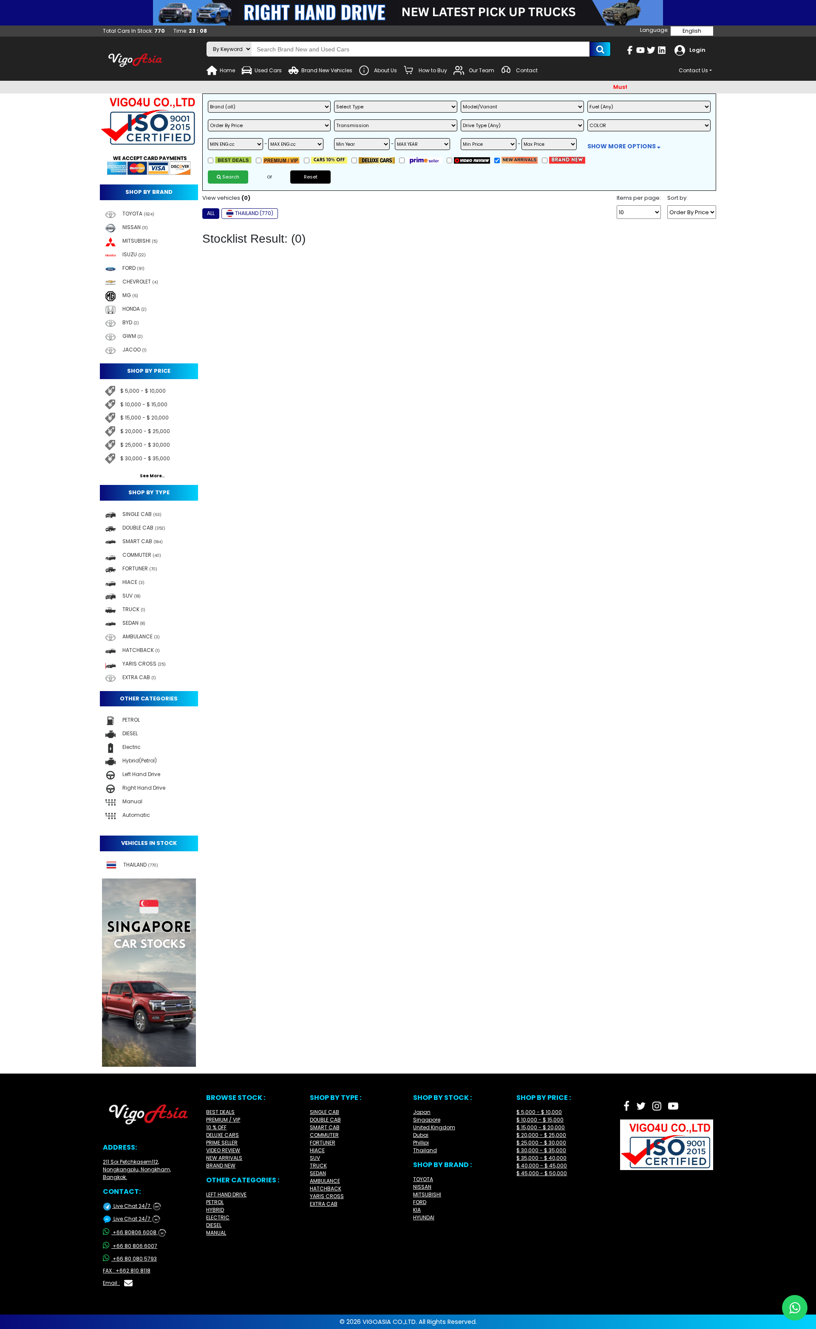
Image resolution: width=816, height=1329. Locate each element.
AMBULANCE (325, 1180)
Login (697, 50)
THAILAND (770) (254, 213)
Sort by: (677, 198)
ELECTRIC (218, 1217)
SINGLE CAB (324, 1112)
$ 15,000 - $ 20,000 (144, 417)
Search (230, 176)
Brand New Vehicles (326, 70)
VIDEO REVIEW (223, 1150)
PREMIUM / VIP (223, 1119)
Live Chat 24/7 (135, 1206)
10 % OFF (216, 1127)
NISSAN (422, 1186)
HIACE (317, 1150)
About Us (385, 70)
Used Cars (268, 70)
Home (227, 70)
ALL (211, 213)
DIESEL (213, 1225)
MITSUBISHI (427, 1194)
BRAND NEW (220, 1165)
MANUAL (216, 1232)
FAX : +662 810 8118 (126, 1270)
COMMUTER (324, 1135)
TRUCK (318, 1165)
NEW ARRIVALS (224, 1158)
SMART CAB (325, 1127)
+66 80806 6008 (138, 1232)
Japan (422, 1112)
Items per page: (639, 198)
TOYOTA (423, 1179)
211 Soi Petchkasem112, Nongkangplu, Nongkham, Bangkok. (137, 1169)
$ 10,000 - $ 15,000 (143, 404)
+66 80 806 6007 (135, 1246)
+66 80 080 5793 (135, 1258)
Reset (310, 176)
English (692, 30)
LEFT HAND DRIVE (226, 1194)
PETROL (215, 1202)
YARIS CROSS (327, 1196)
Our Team (481, 70)
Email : (111, 1282)
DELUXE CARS (222, 1135)
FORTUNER (322, 1142)
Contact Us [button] (693, 70)
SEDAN (318, 1173)
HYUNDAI (423, 1217)
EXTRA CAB (323, 1203)
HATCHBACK (325, 1188)
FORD (419, 1202)
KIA (417, 1209)
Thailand (425, 1150)
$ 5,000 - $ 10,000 (143, 390)
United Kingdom (434, 1127)
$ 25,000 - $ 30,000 (145, 444)
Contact (527, 70)
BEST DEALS (220, 1112)
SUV (315, 1158)
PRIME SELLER (222, 1142)
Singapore (426, 1119)
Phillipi (421, 1142)
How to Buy (433, 70)
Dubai (420, 1135)
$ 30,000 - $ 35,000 (145, 458)
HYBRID (215, 1209)
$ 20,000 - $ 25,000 (145, 431)
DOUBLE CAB (325, 1119)
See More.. (152, 476)
